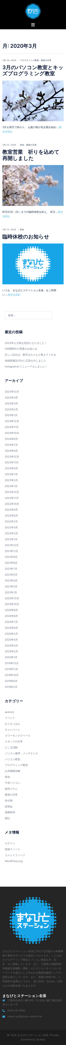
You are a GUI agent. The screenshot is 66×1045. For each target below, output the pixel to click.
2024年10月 (12, 433)
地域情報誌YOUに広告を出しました (25, 360)
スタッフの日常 (14, 741)
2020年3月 (11, 645)
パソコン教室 (12, 759)
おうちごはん (12, 723)
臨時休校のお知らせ (25, 236)
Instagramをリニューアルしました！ (26, 366)
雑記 (7, 818)
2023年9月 (11, 468)
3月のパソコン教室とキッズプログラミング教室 (32, 70)
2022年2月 (11, 533)
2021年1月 (11, 592)
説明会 (8, 806)
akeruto (9, 712)
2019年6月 (11, 681)
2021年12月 (12, 545)
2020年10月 (12, 604)
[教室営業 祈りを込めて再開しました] (33, 185)
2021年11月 (11, 551)
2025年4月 (11, 397)
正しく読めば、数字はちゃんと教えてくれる (30, 354)
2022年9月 (11, 509)
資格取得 (10, 812)
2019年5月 (11, 686)
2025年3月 (11, 403)
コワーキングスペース (17, 735)
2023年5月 (11, 480)
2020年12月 (12, 598)
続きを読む (14, 294)
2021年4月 (11, 580)
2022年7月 (11, 521)
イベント (10, 717)
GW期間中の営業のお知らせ (21, 348)
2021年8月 (11, 562)
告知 (22, 145)
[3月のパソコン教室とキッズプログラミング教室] (33, 100)
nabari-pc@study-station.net (24, 1016)
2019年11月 (11, 669)
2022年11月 (12, 498)
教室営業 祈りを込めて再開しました (30, 155)
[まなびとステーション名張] (33, 10)
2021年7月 (11, 568)
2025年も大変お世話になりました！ (26, 343)
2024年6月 (11, 450)
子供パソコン (12, 782)
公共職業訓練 (12, 771)
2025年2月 (11, 409)
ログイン (10, 843)
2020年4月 (11, 639)
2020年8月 (11, 616)
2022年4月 (11, 527)
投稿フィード (12, 849)
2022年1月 (11, 539)
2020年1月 (11, 657)
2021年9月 (11, 556)
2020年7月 (11, 621)
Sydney (40, 1039)
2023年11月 (12, 462)
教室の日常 (46, 60)
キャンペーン (12, 729)
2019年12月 (12, 663)
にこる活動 (11, 747)
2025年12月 (12, 391)
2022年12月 (12, 492)
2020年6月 (11, 627)
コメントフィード (15, 855)
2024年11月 (12, 427)
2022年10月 (12, 503)
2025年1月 (11, 415)
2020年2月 (11, 651)
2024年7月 (11, 444)
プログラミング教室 (29, 60)
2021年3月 (11, 586)
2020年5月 (11, 633)
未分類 (8, 800)
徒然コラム (11, 788)
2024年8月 (11, 438)
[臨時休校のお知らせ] (33, 263)
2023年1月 (11, 486)
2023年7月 (11, 474)
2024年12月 (12, 421)
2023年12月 (12, 456)
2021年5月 (11, 574)
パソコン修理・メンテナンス (21, 753)
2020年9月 (11, 610)
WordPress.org (14, 861)
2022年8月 (11, 515)
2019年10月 (12, 675)
